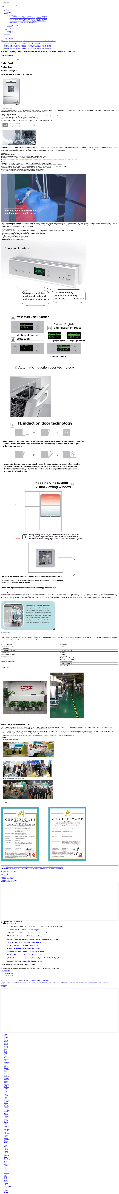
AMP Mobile (45, 980)
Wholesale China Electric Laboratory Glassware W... (24, 955)
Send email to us (5, 59)
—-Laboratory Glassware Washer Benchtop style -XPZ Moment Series (28, 19)
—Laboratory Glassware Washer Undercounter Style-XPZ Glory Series (28, 16)
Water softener (14, 25)
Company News (11, 31)
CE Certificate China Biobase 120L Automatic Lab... (24, 936)
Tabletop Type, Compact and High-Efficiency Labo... (24, 961)
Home (5, 9)
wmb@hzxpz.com (8, 973)
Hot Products (32, 980)
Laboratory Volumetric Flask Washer (72, 982)
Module (12, 28)
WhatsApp (3, 986)
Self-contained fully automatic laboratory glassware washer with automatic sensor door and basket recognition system (34, 868)
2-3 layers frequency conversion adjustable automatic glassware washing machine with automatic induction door (34, 867)
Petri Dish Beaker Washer (7, 881)
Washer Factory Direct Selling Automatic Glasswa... (24, 948)
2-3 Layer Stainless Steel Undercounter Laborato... (24, 942)
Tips (27, 980)
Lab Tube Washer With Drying (25, 982)
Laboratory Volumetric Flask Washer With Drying (95, 982)
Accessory (9, 26)
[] (16, 5)
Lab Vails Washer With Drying (8, 982)
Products (6, 13)
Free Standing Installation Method (9, 872)
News (5, 29)
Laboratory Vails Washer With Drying (52, 982)
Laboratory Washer (12, 15)
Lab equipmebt (4, 874)
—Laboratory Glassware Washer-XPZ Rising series (23, 22)
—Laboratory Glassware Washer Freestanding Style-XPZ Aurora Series (28, 18)
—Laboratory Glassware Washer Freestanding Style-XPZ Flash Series (28, 21)
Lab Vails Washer (37, 982)
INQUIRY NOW (5, 971)
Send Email (4, 985)
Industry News (11, 32)
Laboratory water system (13, 23)
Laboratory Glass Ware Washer (9, 880)
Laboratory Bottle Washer (7, 877)
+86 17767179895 (9, 975)
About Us (6, 10)
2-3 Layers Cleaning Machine (8, 871)
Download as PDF (14, 59)
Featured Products (8, 38)
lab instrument (4, 875)
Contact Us (7, 34)
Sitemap (39, 980)
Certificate (9, 12)
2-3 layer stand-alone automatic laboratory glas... (23, 930)
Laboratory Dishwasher (7, 878)
